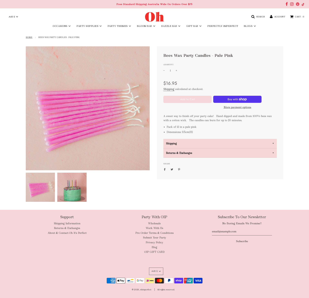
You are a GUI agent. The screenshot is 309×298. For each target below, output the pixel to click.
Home (29, 37)
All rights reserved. (166, 289)
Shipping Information (67, 223)
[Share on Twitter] (172, 169)
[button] (13, 17)
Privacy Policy (154, 242)
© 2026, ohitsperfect (141, 289)
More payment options (237, 107)
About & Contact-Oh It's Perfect (67, 233)
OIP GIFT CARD (154, 252)
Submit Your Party (154, 237)
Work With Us (154, 228)
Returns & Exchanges (179, 153)
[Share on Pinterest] (179, 169)
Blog (154, 247)
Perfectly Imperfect (222, 26)
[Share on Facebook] (165, 169)
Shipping (168, 89)
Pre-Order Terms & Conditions (154, 233)
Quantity (168, 64)
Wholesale (154, 223)
